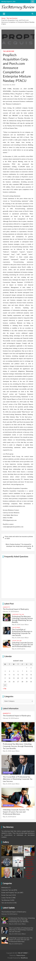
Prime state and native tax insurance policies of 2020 (19, 537)
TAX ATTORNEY (23, 953)
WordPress (24, 958)
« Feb (4, 688)
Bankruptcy (6, 607)
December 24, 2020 (9, 85)
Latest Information (10, 709)
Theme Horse (20, 955)
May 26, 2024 (16, 624)
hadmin (16, 611)
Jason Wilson (25, 624)
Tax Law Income (8, 51)
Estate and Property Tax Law (10, 892)
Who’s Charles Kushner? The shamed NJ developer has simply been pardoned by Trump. (18, 546)
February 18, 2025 (8, 611)
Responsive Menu (33, 1)
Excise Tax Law (6, 895)
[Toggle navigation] (4, 14)
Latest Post (9, 604)
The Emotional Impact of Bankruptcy (16, 609)
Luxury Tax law (17, 640)
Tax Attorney (16, 627)
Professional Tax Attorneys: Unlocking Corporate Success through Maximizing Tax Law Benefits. (18, 746)
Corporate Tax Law (18, 614)
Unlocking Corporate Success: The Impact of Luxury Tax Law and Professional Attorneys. (22, 644)
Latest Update (9, 908)
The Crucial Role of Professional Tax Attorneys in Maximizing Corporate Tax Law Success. (17, 779)
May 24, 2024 (16, 637)
